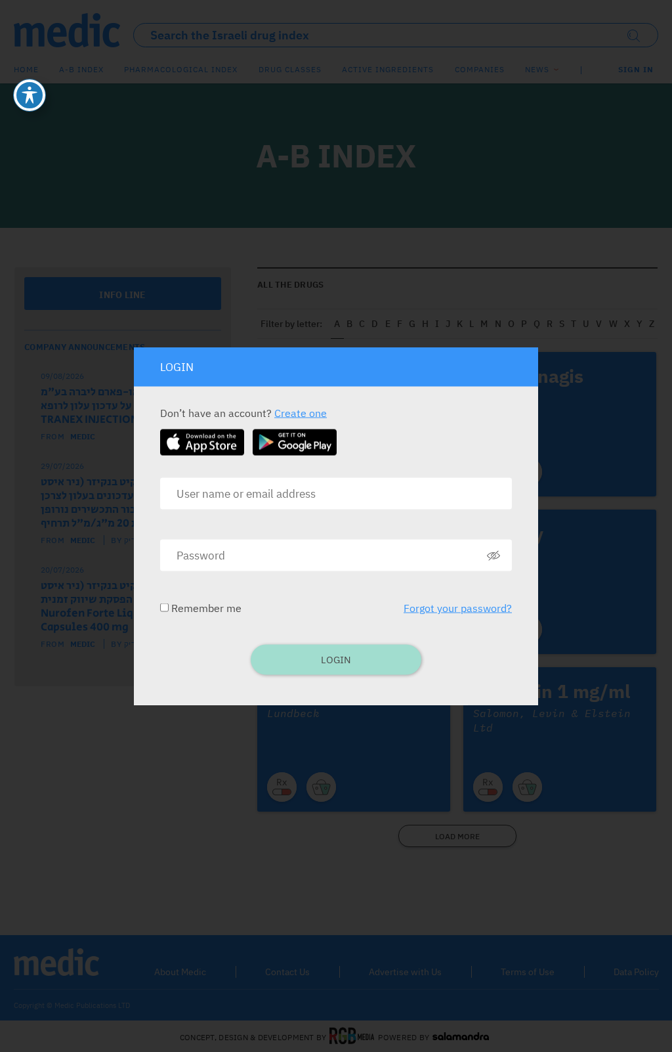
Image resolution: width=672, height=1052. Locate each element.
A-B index (81, 69)
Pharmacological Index (181, 69)
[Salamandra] (460, 1037)
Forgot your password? (458, 608)
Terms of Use (528, 972)
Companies (480, 69)
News (537, 69)
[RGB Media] (352, 1037)
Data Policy (636, 972)
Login (336, 659)
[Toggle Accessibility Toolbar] (29, 95)
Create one (300, 413)
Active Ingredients (388, 69)
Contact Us (287, 972)
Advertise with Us (405, 972)
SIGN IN (636, 69)
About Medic (180, 972)
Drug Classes (290, 69)
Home (26, 69)
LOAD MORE (457, 836)
